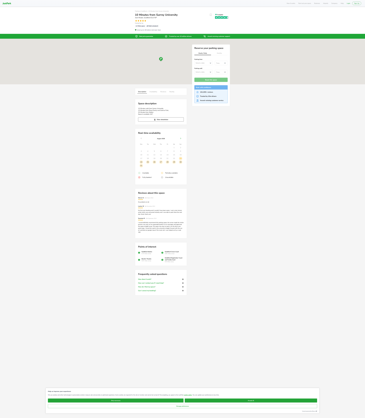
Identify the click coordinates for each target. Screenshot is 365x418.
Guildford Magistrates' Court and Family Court (173, 259)
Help (342, 3)
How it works (291, 3)
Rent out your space (304, 3)
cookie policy (188, 395)
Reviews (163, 92)
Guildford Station (147, 252)
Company (334, 3)
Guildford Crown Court (172, 252)
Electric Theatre (146, 259)
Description (142, 92)
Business (317, 3)
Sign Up (356, 3)
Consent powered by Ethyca (308, 411)
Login (348, 3)
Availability (153, 92)
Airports (325, 3)
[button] (202, 53)
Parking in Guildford (141, 11)
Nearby (171, 92)
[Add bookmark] (211, 15)
